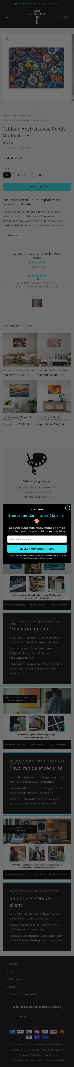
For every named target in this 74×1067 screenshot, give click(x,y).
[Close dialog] (67, 508)
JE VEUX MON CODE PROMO (37, 548)
